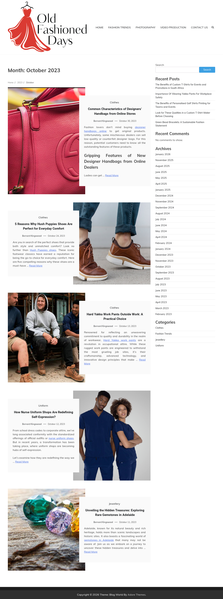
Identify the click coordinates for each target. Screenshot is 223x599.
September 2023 (164, 272)
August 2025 (162, 166)
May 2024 (161, 231)
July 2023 (160, 284)
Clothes (114, 102)
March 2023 (162, 308)
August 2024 (162, 213)
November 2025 (164, 160)
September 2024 (164, 207)
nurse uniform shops (61, 438)
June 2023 (161, 290)
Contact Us (199, 27)
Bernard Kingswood (103, 121)
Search (159, 64)
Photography (145, 27)
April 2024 (161, 237)
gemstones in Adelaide (99, 540)
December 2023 (164, 255)
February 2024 (163, 243)
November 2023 (164, 260)
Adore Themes (136, 594)
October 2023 (163, 266)
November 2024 (164, 201)
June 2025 (161, 172)
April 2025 (161, 184)
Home (99, 27)
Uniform (43, 405)
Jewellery (114, 503)
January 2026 (162, 154)
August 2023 (162, 278)
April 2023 (161, 302)
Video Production (173, 27)
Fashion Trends (119, 27)
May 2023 (161, 296)
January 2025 (162, 189)
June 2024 (161, 225)
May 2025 (161, 177)
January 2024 (162, 249)
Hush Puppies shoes (43, 250)
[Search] (212, 27)
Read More (112, 175)
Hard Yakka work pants (119, 340)
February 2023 (163, 314)
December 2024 (164, 195)
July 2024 (160, 219)
